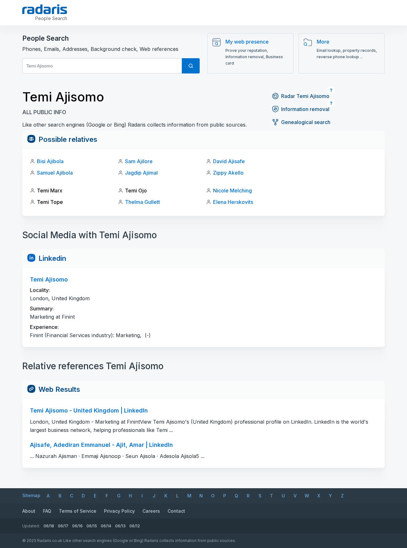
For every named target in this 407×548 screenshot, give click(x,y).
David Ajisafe (229, 161)
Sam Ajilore (139, 161)
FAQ (47, 511)
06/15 (91, 526)
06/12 (134, 526)
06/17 (63, 526)
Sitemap (31, 495)
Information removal (305, 109)
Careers (151, 511)
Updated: (31, 526)
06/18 (49, 526)
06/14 (106, 526)
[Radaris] (44, 9)
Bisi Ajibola (50, 161)
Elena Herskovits (233, 202)
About (28, 511)
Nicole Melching (232, 190)
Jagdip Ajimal (141, 173)
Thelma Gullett (142, 202)
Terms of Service (77, 511)
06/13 (120, 526)
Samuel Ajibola (55, 173)
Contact (176, 511)
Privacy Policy (119, 511)
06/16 (77, 526)
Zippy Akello (228, 173)
